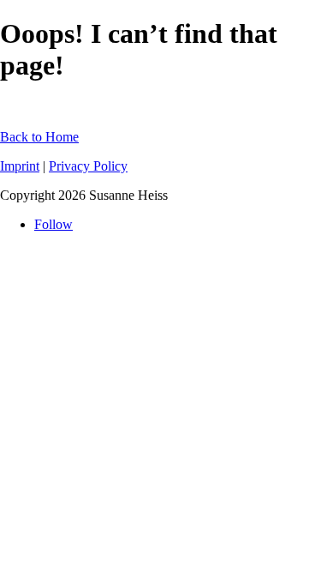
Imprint (19, 166)
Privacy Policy (88, 166)
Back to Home (39, 136)
